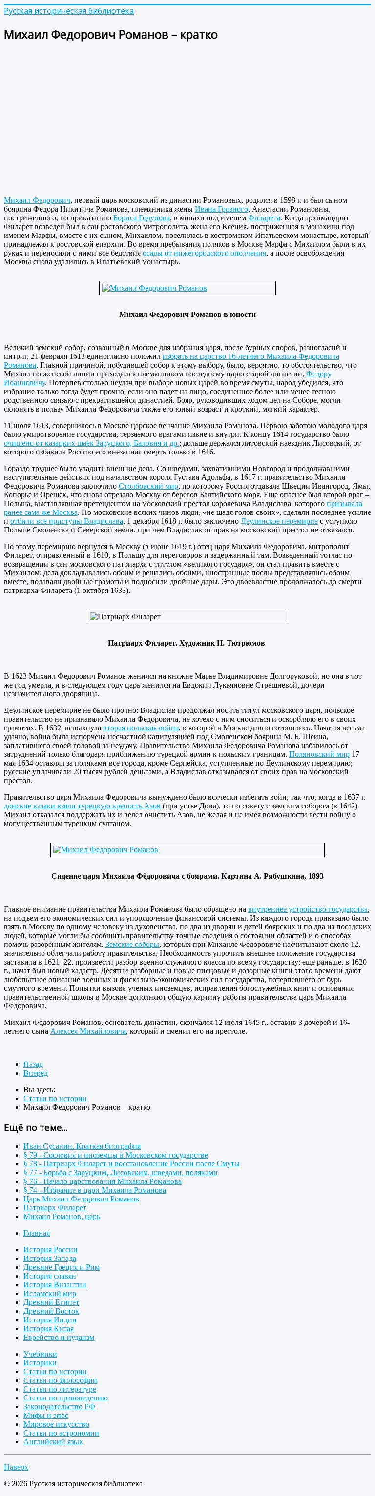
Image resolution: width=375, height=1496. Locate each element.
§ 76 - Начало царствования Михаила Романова (102, 1181)
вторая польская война (141, 728)
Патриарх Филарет (54, 1207)
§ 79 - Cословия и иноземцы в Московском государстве (115, 1155)
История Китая (48, 1328)
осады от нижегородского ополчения (204, 253)
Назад (33, 1064)
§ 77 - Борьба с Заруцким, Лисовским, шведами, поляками (120, 1172)
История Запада (49, 1258)
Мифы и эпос (45, 1415)
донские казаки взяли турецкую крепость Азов (82, 806)
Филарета (264, 218)
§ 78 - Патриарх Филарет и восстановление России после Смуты (131, 1164)
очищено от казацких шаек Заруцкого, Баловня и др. (91, 443)
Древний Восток (51, 1311)
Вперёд (35, 1073)
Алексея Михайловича (88, 1031)
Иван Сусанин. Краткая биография (82, 1146)
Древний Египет (51, 1302)
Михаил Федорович (37, 200)
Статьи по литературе (59, 1389)
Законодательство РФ (59, 1406)
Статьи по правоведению (65, 1398)
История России (50, 1249)
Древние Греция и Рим (61, 1267)
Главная (36, 1233)
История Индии (50, 1320)
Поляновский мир (319, 754)
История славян (49, 1276)
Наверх (16, 1467)
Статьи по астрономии (61, 1433)
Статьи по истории (55, 1371)
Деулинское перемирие (279, 521)
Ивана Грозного (221, 209)
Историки (40, 1362)
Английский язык (53, 1441)
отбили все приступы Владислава (66, 521)
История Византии (54, 1284)
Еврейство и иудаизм (58, 1337)
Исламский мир (49, 1293)
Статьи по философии (60, 1380)
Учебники (40, 1354)
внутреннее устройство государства (308, 909)
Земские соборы (132, 944)
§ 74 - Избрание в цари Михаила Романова (94, 1190)
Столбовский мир (148, 486)
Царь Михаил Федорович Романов (81, 1199)
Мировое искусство (56, 1424)
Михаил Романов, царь (61, 1216)
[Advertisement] (187, 120)
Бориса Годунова (141, 218)
